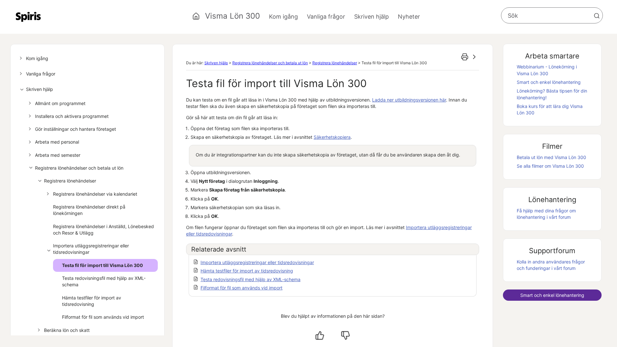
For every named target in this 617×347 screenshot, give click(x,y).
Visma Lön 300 (232, 16)
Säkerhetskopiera (332, 137)
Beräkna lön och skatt (67, 330)
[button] (597, 15)
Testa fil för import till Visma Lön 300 (102, 265)
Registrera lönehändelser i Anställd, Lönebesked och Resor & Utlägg (103, 230)
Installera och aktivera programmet (72, 116)
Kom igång (37, 58)
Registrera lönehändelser (70, 180)
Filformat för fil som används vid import (103, 317)
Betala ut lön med (551, 157)
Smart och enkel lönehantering (549, 82)
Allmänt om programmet (60, 103)
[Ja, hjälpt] (319, 335)
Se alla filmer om (550, 166)
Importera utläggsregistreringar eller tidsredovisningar (91, 249)
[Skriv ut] (464, 56)
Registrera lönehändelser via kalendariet (95, 194)
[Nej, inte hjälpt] (345, 335)
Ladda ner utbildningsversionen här (409, 99)
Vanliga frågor (40, 73)
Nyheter (409, 16)
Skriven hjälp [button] (371, 16)
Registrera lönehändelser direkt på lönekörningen (89, 210)
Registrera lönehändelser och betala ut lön (79, 168)
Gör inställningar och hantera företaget (75, 129)
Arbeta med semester (57, 155)
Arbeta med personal (57, 142)
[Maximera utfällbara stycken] (474, 56)
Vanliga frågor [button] (326, 16)
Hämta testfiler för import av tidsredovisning (91, 301)
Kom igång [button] (283, 16)
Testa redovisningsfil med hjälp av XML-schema (104, 281)
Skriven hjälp (39, 89)
